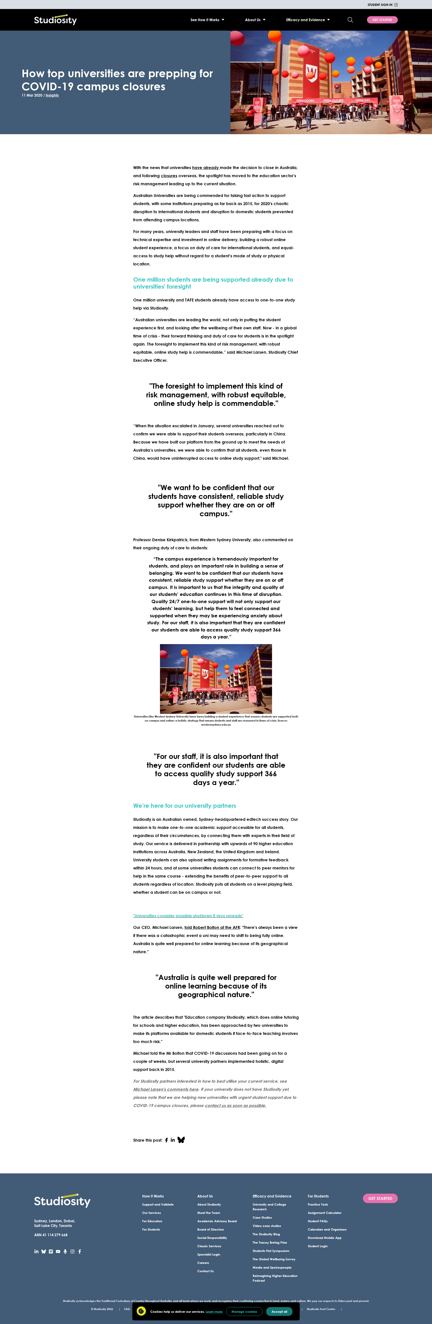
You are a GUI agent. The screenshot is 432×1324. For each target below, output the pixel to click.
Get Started (382, 20)
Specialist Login (208, 1254)
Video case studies (267, 1226)
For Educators (152, 1221)
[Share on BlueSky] (181, 1140)
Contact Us (205, 1271)
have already (206, 167)
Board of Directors (210, 1229)
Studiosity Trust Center (321, 1309)
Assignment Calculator (324, 1213)
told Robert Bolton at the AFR (212, 927)
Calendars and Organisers (327, 1229)
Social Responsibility (212, 1238)
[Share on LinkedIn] (173, 1140)
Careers (203, 1263)
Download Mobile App (325, 1238)
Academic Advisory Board (217, 1221)
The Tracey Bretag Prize (270, 1242)
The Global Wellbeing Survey (274, 1259)
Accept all (279, 1311)
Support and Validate (158, 1204)
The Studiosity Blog (266, 1234)
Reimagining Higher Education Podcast (275, 1278)
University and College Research (269, 1206)
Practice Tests (318, 1204)
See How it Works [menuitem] (205, 20)
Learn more (214, 1311)
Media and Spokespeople (272, 1267)
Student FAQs (318, 1221)
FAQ (127, 1309)
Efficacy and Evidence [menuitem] (305, 20)
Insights (52, 95)
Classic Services (209, 1246)
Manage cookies (244, 1311)
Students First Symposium (271, 1251)
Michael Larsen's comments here (165, 1089)
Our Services (151, 1213)
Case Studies (262, 1217)
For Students (151, 1229)
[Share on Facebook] (166, 1140)
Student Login (318, 1246)
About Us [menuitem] (253, 20)
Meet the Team (208, 1213)
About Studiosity (209, 1204)
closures (169, 175)
